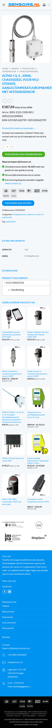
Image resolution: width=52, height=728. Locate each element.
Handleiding (17, 290)
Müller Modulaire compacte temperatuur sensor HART (12, 373)
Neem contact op (13, 183)
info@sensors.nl (15, 662)
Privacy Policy (14, 716)
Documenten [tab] (15, 282)
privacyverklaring (34, 722)
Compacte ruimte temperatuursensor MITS (38, 500)
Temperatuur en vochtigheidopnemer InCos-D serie (36, 414)
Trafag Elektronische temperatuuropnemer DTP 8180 (11, 334)
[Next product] (4, 101)
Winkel (15, 68)
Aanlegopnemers (29, 71)
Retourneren (29, 716)
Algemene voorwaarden (17, 714)
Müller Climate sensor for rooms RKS (13, 459)
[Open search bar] (49, 5)
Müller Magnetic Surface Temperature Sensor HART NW (38, 334)
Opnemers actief (33, 214)
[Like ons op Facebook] (4, 591)
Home (5, 68)
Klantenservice (39, 714)
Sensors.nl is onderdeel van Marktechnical (25, 712)
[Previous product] (10, 101)
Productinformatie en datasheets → (19, 128)
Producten (28, 68)
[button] (3, 4)
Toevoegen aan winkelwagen (23, 154)
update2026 (11, 221)
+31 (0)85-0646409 (17, 654)
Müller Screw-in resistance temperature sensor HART (37, 373)
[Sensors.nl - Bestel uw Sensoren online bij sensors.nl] (23, 4)
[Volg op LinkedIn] (9, 591)
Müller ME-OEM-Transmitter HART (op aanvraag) (11, 501)
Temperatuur (9, 71)
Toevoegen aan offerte (18, 203)
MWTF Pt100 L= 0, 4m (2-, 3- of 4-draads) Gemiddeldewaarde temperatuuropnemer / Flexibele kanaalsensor (13, 417)
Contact (42, 716)
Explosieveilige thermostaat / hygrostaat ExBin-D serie (38, 460)
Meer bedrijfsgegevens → (20, 686)
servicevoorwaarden (21, 724)
